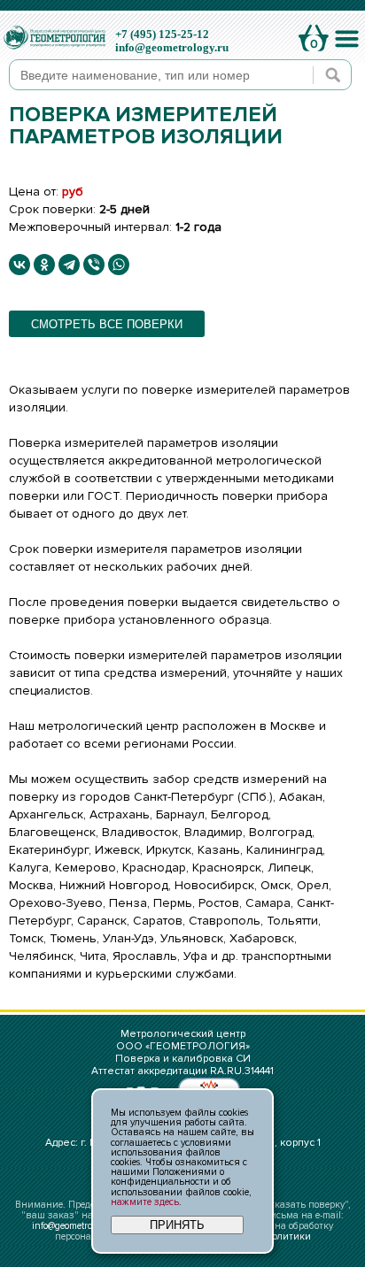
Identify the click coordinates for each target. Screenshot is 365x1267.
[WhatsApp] (118, 264)
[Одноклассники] (44, 264)
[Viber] (94, 264)
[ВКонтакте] (19, 264)
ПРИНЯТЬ (177, 1225)
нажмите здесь (145, 1202)
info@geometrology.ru (172, 47)
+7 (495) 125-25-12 (162, 34)
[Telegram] (69, 264)
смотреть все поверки (106, 324)
